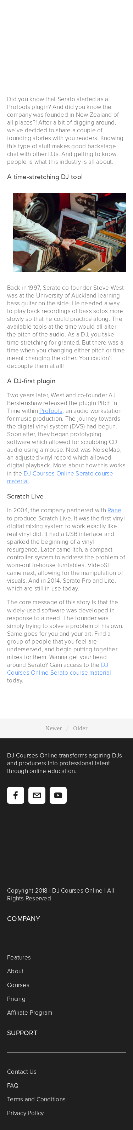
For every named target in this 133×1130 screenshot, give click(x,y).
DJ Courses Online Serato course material (59, 668)
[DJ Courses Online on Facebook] (15, 795)
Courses (18, 985)
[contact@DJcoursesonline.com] (36, 795)
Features (19, 957)
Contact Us (22, 1071)
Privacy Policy (25, 1113)
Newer (53, 728)
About (15, 971)
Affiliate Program (29, 1012)
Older (80, 728)
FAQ (12, 1085)
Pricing (16, 998)
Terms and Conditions (36, 1099)
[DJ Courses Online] (58, 795)
